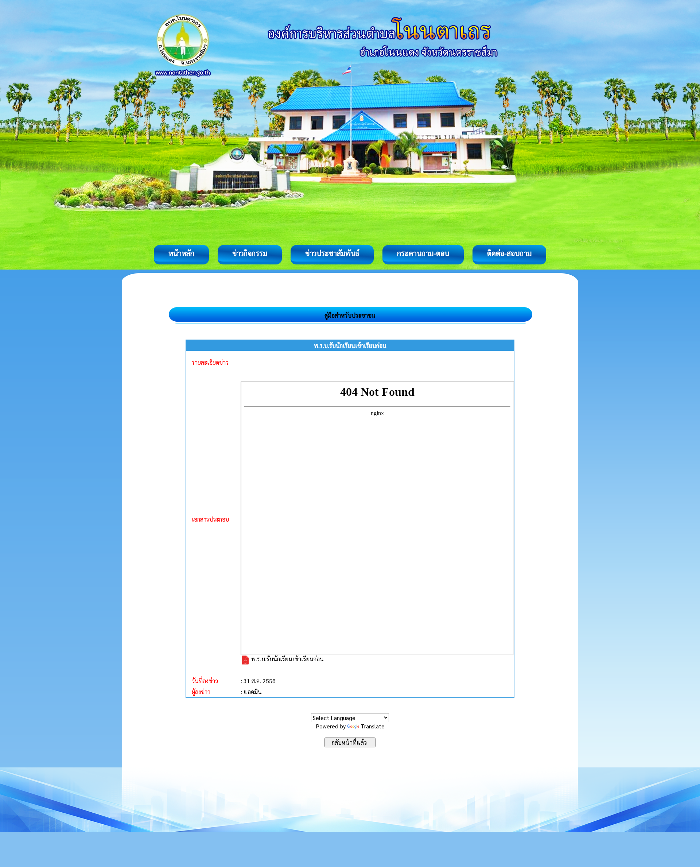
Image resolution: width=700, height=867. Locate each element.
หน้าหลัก (181, 253)
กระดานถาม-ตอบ (423, 253)
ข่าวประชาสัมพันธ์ (332, 253)
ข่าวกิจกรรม (249, 253)
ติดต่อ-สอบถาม (509, 253)
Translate (373, 726)
